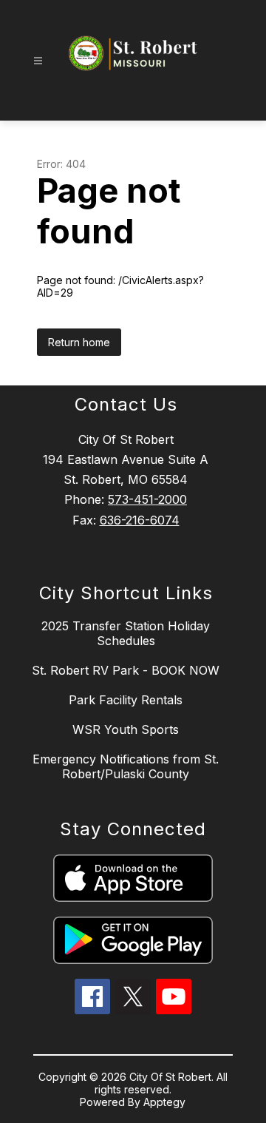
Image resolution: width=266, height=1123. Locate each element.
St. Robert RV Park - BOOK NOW (125, 670)
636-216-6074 (140, 520)
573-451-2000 (147, 499)
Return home (79, 342)
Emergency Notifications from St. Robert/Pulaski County (126, 766)
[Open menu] (38, 61)
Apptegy (164, 1102)
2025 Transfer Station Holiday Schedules (125, 633)
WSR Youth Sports (125, 729)
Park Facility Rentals (126, 699)
